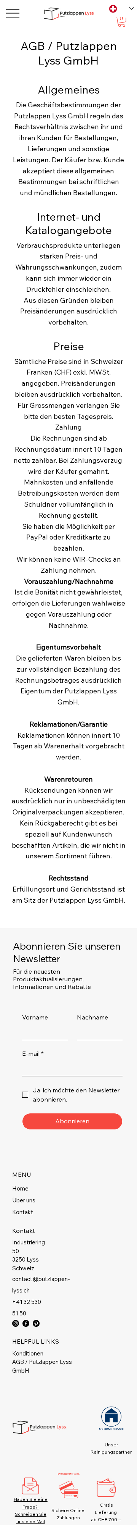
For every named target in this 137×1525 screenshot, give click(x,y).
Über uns (23, 1200)
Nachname (92, 1017)
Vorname (35, 1017)
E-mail (33, 1053)
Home (20, 1188)
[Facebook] (25, 1323)
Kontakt (22, 1212)
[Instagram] (15, 1323)
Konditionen (27, 1353)
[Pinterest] (36, 1323)
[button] (121, 21)
